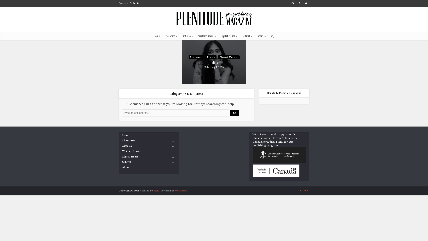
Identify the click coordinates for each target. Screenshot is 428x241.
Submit (134, 3)
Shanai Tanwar (229, 57)
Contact (123, 3)
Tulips (214, 62)
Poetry (211, 57)
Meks (156, 190)
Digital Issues (228, 36)
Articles (187, 36)
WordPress (181, 190)
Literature (170, 36)
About (260, 36)
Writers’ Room (205, 36)
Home (157, 36)
